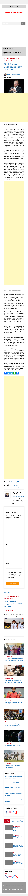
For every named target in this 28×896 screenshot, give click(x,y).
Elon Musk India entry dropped (12, 487)
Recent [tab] (13, 821)
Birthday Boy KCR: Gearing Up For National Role (17, 838)
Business (6, 58)
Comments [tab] (20, 821)
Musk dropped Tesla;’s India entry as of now (13, 67)
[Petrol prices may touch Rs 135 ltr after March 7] (9, 862)
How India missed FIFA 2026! (12, 782)
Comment (9, 524)
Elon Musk (14, 485)
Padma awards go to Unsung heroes (18, 855)
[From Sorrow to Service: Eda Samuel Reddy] (9, 827)
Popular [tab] (7, 821)
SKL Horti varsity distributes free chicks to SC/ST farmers (14, 659)
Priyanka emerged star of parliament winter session (13, 681)
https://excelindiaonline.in (17, 496)
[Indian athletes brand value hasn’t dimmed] (14, 692)
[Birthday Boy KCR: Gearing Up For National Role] (9, 836)
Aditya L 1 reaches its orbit (13, 745)
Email (8, 554)
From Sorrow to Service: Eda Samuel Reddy (17, 829)
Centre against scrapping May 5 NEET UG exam (13, 603)
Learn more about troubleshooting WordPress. (13, 889)
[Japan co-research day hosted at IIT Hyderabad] (14, 714)
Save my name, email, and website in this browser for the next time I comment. (15, 575)
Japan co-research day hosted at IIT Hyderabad (12, 724)
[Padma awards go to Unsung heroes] (9, 854)
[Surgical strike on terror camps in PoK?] (14, 756)
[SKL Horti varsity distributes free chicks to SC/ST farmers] (14, 649)
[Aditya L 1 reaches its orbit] (14, 736)
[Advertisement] (14, 36)
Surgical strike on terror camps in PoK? (12, 766)
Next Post (7, 592)
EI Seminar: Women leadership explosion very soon (18, 846)
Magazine (6, 598)
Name (8, 544)
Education (12, 58)
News (12, 60)
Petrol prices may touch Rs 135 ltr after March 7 (18, 864)
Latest (17, 58)
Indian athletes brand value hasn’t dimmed (13, 703)
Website (8, 563)
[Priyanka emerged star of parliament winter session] (14, 670)
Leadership (7, 60)
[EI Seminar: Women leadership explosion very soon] (9, 845)
